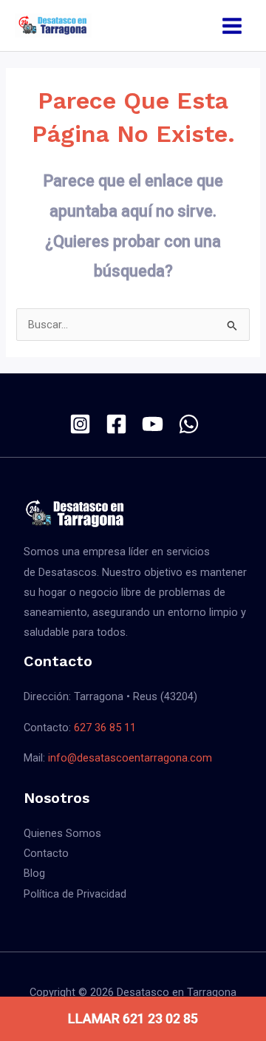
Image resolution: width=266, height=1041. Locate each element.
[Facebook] (116, 424)
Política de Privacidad (75, 894)
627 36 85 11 (105, 727)
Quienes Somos (62, 833)
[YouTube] (152, 424)
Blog (34, 873)
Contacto (46, 853)
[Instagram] (80, 424)
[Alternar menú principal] (232, 26)
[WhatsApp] (189, 424)
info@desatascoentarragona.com (130, 757)
